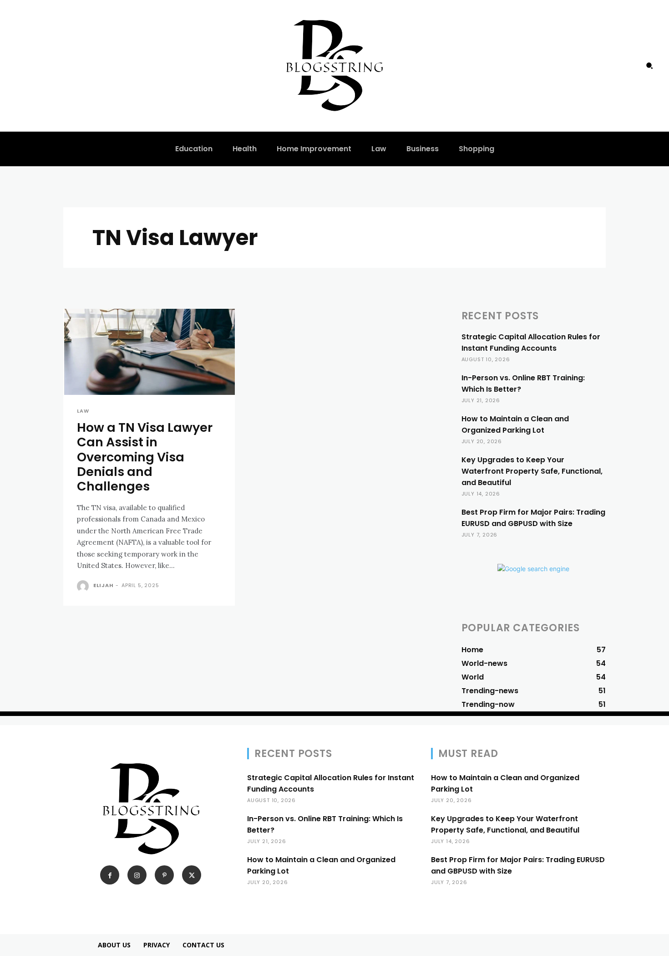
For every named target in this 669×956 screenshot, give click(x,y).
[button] (649, 65)
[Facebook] (109, 874)
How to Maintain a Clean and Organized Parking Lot (515, 424)
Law (83, 411)
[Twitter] (191, 874)
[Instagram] (137, 874)
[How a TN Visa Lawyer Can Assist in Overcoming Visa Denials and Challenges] (149, 352)
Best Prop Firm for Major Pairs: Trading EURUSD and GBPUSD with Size (533, 518)
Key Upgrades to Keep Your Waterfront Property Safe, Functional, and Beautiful (532, 471)
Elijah (103, 585)
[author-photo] (84, 586)
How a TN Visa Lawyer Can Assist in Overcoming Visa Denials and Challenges (145, 457)
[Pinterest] (164, 874)
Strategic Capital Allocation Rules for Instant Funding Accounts (530, 342)
